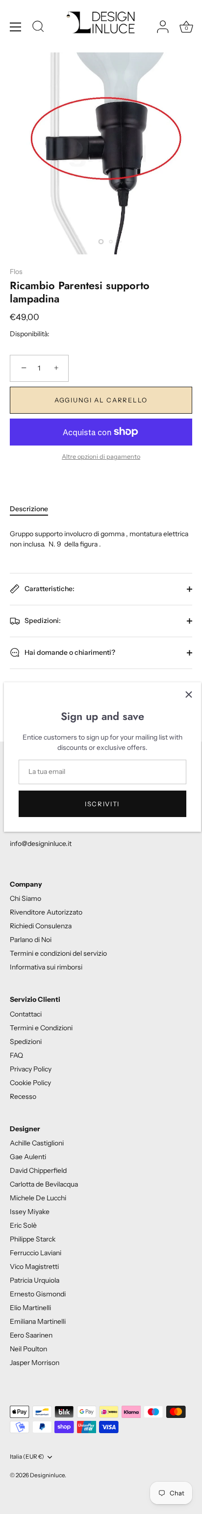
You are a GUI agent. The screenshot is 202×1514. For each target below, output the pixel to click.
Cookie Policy (30, 1082)
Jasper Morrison (34, 1362)
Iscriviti (102, 804)
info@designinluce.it (41, 843)
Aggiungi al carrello (101, 400)
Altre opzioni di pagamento (101, 456)
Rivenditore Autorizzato (46, 912)
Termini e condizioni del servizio (58, 953)
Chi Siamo (25, 898)
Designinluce (47, 1475)
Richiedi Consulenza (41, 925)
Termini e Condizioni (41, 1027)
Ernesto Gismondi (38, 1294)
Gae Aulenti (28, 1156)
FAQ (16, 1055)
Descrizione (29, 508)
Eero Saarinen (31, 1335)
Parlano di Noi (30, 939)
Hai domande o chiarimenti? (69, 652)
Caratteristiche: (49, 588)
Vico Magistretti (34, 1266)
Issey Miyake (30, 1211)
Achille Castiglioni (37, 1143)
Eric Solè (23, 1225)
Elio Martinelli (30, 1307)
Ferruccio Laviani (35, 1252)
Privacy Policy (30, 1069)
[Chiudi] (189, 694)
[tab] (34, 509)
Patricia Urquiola (34, 1280)
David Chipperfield (38, 1170)
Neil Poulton (28, 1348)
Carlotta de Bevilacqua (44, 1184)
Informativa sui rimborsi (46, 967)
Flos (16, 271)
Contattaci (26, 1014)
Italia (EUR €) (27, 1456)
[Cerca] (38, 28)
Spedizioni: (42, 620)
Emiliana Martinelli (38, 1321)
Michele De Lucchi (38, 1197)
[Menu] (15, 27)
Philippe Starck (32, 1239)
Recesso (23, 1096)
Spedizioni (26, 1041)
